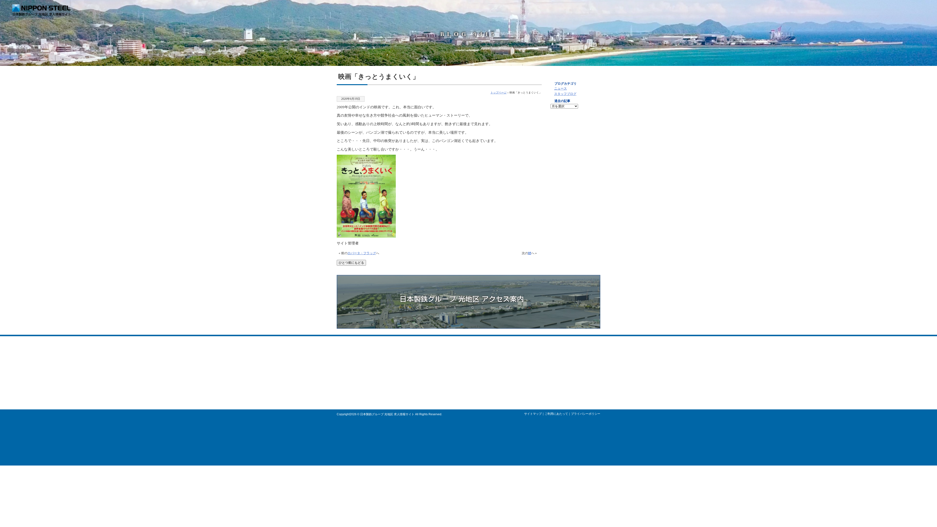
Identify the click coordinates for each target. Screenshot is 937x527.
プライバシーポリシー (585, 414)
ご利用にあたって (556, 414)
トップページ (498, 92)
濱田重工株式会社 (461, 385)
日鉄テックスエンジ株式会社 (468, 376)
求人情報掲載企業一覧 (574, 206)
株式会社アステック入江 (465, 362)
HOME (734, 8)
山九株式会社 (458, 371)
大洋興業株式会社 (461, 381)
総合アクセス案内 (574, 233)
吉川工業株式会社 (461, 390)
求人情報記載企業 (799, 8)
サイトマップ (533, 414)
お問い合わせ (920, 8)
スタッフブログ (565, 94)
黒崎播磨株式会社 (461, 367)
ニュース (560, 88)
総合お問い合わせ (518, 395)
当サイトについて (766, 8)
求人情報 (830, 8)
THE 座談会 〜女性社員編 (523, 385)
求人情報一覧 (574, 125)
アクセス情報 (889, 8)
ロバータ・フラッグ (361, 253)
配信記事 (862, 8)
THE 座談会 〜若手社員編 (523, 381)
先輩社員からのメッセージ (574, 152)
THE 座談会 (574, 179)
